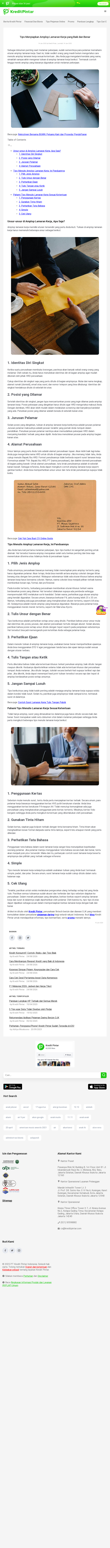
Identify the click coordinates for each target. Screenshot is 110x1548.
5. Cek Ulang (25, 217)
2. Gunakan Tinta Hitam (31, 205)
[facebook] (12, 946)
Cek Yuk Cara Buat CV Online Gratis (37, 544)
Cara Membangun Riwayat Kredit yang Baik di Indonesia (37, 967)
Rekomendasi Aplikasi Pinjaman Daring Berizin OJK (35, 1024)
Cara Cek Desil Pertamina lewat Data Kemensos (33, 984)
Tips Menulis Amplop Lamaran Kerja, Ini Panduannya (40, 174)
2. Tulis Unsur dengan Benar (33, 181)
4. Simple (23, 213)
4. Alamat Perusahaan (30, 169)
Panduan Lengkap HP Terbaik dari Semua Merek (33, 1007)
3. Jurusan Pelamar (29, 165)
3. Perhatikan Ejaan (29, 185)
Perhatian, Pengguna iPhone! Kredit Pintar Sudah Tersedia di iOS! (42, 1032)
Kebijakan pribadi (11, 1278)
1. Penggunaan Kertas (30, 201)
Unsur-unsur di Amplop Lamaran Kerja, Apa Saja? (38, 154)
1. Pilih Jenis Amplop (29, 177)
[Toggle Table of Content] (9, 149)
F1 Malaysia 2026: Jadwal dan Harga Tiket (31, 992)
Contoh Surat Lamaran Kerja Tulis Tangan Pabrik (43, 708)
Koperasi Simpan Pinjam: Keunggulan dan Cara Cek (35, 975)
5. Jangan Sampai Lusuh (31, 193)
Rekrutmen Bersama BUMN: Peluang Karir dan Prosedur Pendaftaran (53, 137)
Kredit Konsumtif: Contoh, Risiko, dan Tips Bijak (33, 959)
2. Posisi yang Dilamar (30, 161)
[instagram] (20, 946)
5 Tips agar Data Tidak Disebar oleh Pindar (31, 1015)
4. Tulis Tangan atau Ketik (32, 189)
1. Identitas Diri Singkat (30, 157)
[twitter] (28, 946)
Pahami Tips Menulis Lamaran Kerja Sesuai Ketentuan (40, 197)
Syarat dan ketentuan (36, 1276)
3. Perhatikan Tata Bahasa (32, 209)
